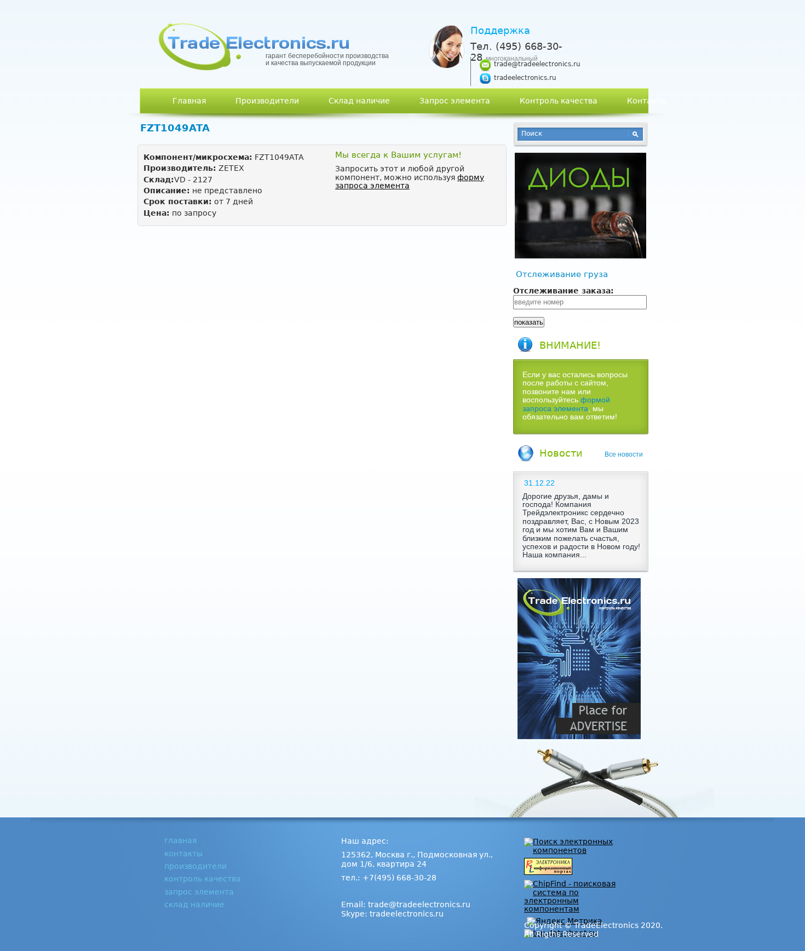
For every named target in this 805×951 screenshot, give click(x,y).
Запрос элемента (454, 100)
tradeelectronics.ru (525, 78)
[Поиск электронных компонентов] (574, 850)
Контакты (646, 100)
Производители (267, 100)
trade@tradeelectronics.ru (537, 64)
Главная (189, 100)
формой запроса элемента (566, 403)
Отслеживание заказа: (563, 291)
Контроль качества (558, 100)
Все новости (624, 454)
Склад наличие (359, 100)
